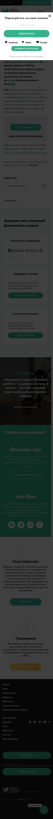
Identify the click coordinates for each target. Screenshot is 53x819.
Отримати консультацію (26, 49)
